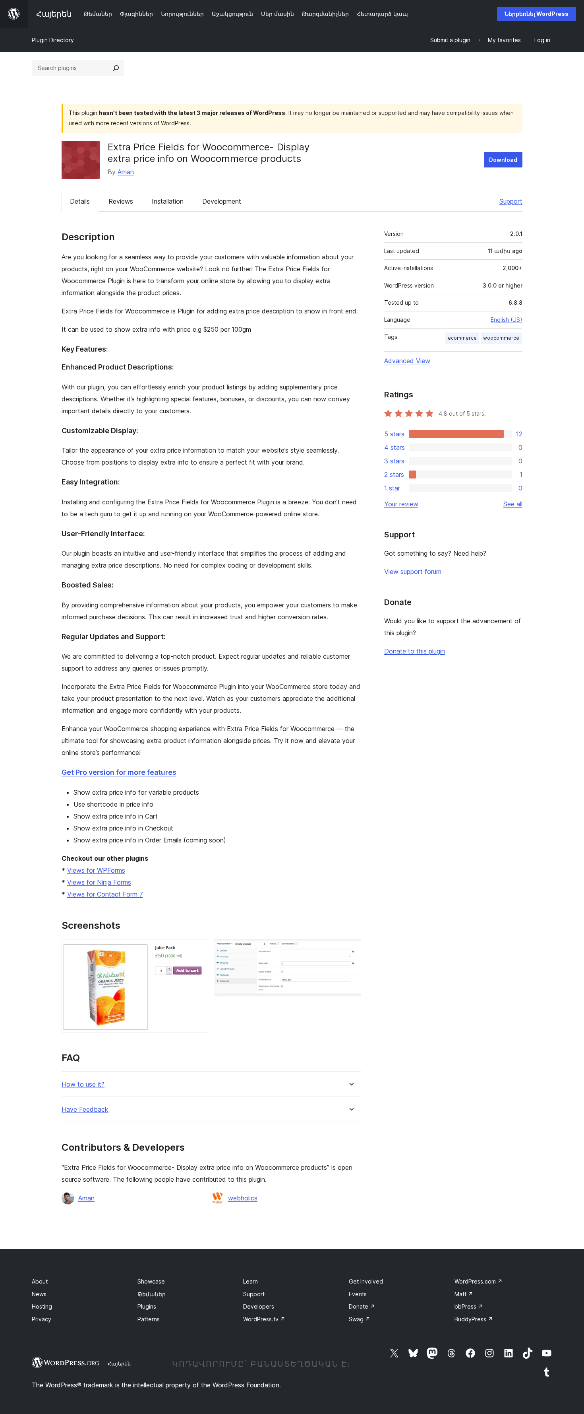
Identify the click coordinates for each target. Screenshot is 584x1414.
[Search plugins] (116, 68)
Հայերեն (119, 1363)
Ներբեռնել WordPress (537, 13)
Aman (126, 172)
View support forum (412, 572)
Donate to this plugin (414, 651)
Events (358, 1294)
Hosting (42, 1306)
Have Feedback (85, 1109)
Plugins (146, 1306)
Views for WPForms (96, 870)
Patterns (148, 1319)
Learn (250, 1281)
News (39, 1294)
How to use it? (83, 1084)
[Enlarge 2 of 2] (350, 950)
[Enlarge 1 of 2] (197, 950)
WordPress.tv (264, 1319)
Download (503, 159)
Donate (362, 1306)
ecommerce (462, 338)
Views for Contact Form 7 (105, 894)
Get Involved (366, 1281)
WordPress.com (478, 1281)
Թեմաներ (151, 1294)
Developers (258, 1306)
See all (512, 504)
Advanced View (407, 361)
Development (221, 201)
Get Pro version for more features (119, 772)
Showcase (151, 1281)
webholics (242, 1198)
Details (80, 201)
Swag (359, 1319)
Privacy (41, 1319)
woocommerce (501, 338)
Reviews (120, 201)
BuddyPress (473, 1319)
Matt (463, 1294)
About (40, 1281)
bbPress (468, 1306)
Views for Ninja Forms (99, 882)
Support (510, 201)
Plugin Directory (53, 40)
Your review (401, 504)
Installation (168, 201)
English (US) (506, 319)
